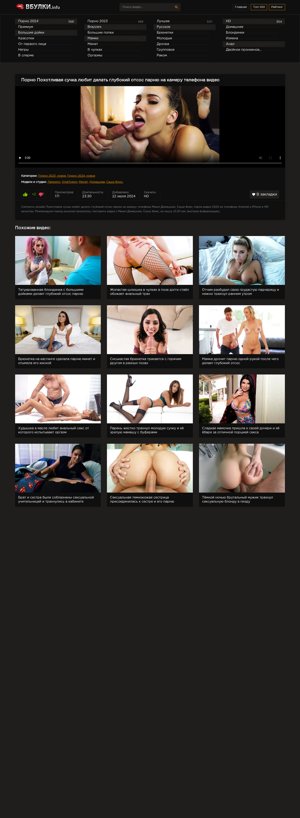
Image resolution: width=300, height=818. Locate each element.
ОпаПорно (69, 182)
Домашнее (97, 182)
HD (146, 196)
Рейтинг (277, 7)
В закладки (264, 194)
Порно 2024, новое (81, 176)
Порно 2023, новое (52, 176)
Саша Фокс (114, 182)
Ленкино (54, 182)
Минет (83, 182)
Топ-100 (259, 7)
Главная (241, 7)
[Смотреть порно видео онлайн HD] (51, 7)
